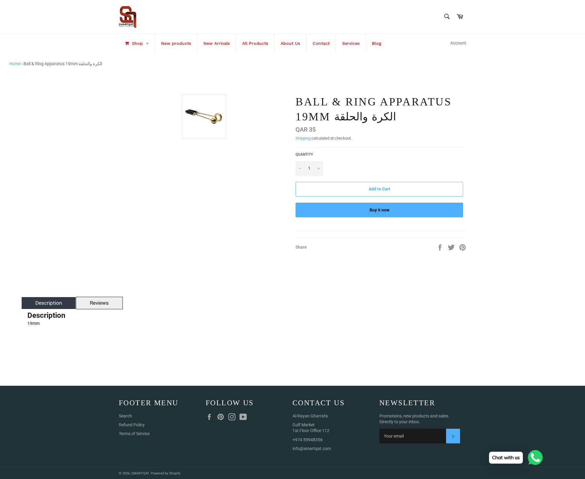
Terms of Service (134, 433)
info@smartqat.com (311, 448)
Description (48, 303)
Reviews (99, 303)
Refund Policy (132, 424)
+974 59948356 (307, 439)
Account (458, 43)
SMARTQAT (140, 473)
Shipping (303, 138)
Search (125, 415)
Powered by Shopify (165, 473)
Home (14, 63)
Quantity (304, 154)
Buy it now (379, 210)
